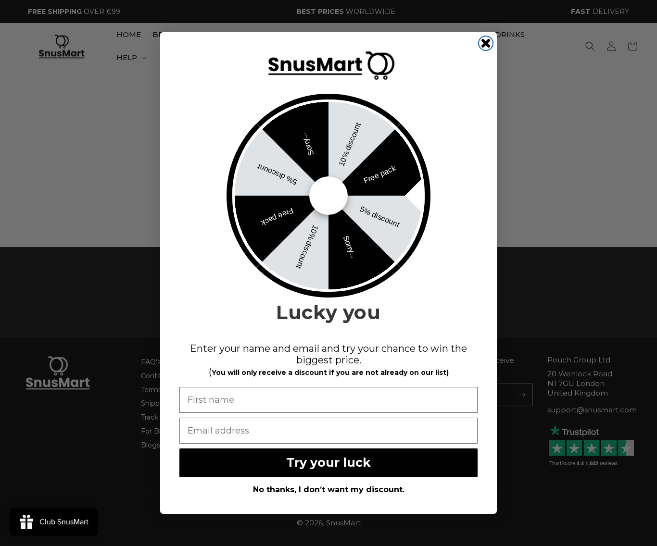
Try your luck (328, 462)
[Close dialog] (486, 43)
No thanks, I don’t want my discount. (328, 489)
